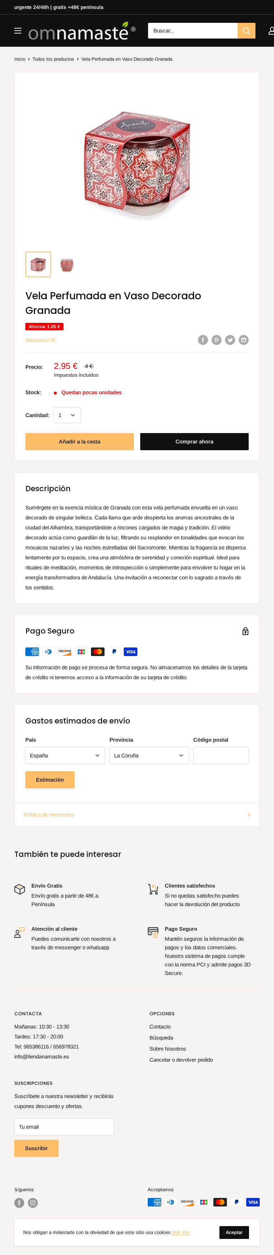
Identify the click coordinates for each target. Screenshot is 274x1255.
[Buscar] (246, 31)
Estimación (50, 780)
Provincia (121, 740)
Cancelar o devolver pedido (181, 1060)
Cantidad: (37, 415)
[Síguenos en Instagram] (33, 1203)
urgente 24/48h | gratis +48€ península (58, 7)
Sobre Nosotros (167, 1049)
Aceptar (234, 1232)
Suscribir (36, 1148)
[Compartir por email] (244, 340)
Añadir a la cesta (79, 441)
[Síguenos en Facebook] (19, 1203)
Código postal (210, 740)
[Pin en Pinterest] (217, 340)
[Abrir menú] (17, 31)
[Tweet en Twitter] (230, 340)
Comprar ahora (194, 441)
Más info (181, 1232)
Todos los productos (53, 59)
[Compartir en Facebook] (203, 340)
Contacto (160, 1026)
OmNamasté (40, 340)
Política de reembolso (49, 815)
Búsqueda (161, 1038)
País (30, 740)
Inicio (19, 59)
